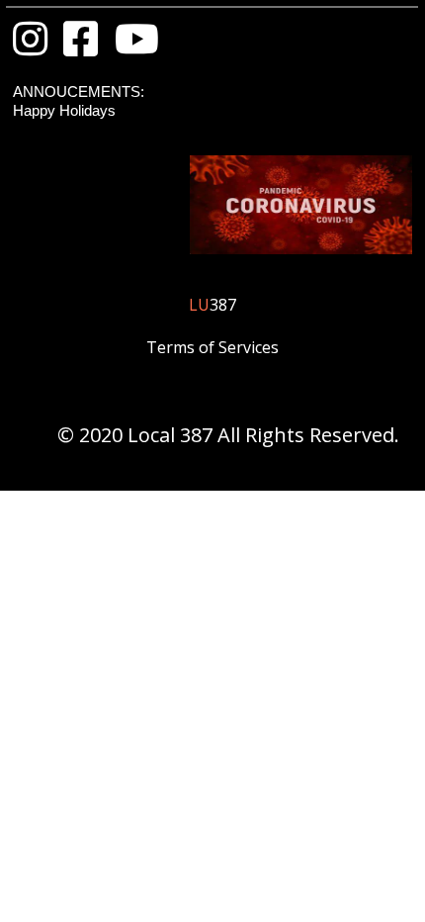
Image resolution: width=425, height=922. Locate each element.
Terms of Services (212, 347)
